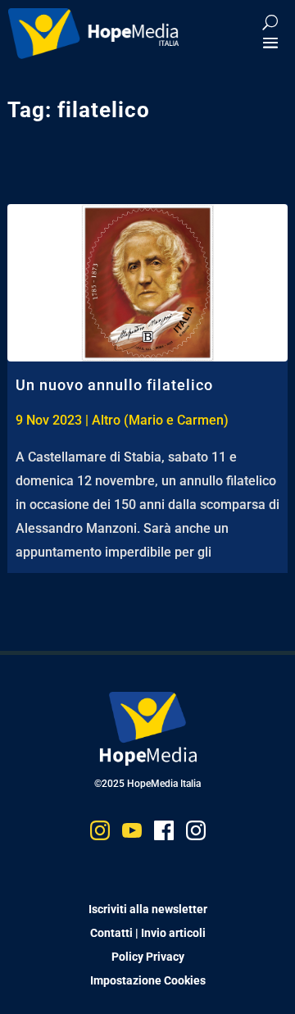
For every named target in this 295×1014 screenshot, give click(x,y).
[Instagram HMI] (100, 834)
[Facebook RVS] (164, 834)
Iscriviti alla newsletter (147, 909)
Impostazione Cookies (148, 980)
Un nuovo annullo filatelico (114, 384)
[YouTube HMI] (132, 834)
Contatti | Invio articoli (148, 932)
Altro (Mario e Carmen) (160, 420)
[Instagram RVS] (196, 834)
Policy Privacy (147, 956)
